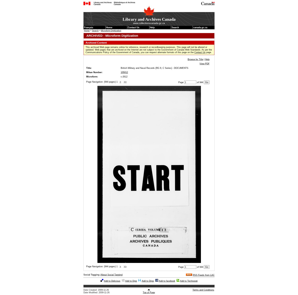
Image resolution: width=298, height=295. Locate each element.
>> (125, 82)
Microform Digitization (111, 30)
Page (180, 82)
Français (88, 27)
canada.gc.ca (200, 27)
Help (152, 27)
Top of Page (149, 292)
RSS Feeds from (204, 275)
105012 (124, 72)
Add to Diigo (148, 281)
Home (109, 27)
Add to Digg (131, 281)
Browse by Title (195, 59)
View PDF (205, 63)
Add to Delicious (112, 281)
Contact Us (133, 27)
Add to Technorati (189, 281)
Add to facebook (167, 281)
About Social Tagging (111, 274)
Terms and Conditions (203, 290)
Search (175, 27)
